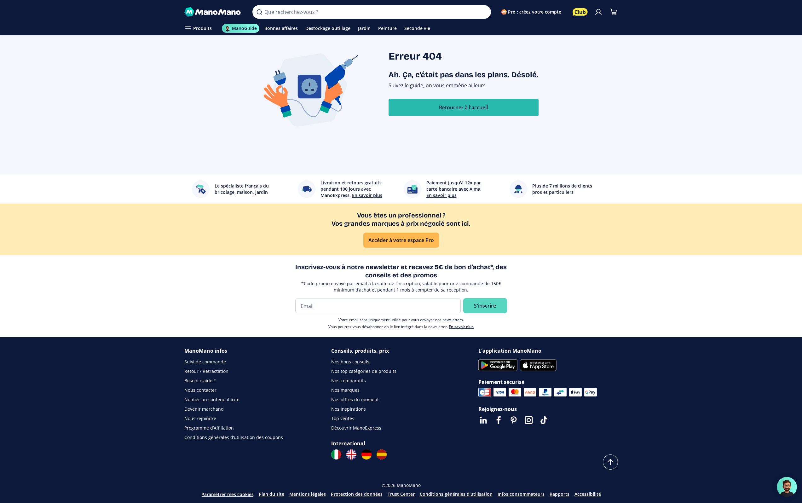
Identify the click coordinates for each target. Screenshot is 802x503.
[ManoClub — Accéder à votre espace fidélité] (580, 12)
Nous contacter (200, 390)
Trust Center (401, 494)
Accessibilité (587, 494)
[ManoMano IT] (336, 454)
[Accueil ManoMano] (213, 12)
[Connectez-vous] (598, 12)
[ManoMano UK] (351, 454)
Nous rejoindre (200, 418)
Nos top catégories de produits (363, 371)
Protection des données (357, 494)
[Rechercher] (259, 12)
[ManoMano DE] (366, 454)
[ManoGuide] (787, 487)
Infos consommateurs (521, 494)
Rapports (559, 494)
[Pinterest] (514, 420)
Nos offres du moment (355, 399)
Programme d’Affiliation (209, 428)
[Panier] (613, 12)
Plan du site (271, 494)
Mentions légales (307, 494)
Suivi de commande (205, 362)
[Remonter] (610, 462)
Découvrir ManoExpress (356, 428)
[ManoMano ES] (382, 454)
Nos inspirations (348, 409)
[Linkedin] (483, 420)
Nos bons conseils (350, 362)
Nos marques (345, 390)
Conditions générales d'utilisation (456, 494)
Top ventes (342, 418)
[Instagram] (529, 420)
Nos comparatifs (348, 381)
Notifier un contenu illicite (211, 399)
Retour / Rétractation (206, 371)
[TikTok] (544, 420)
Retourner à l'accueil (463, 107)
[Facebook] (498, 420)
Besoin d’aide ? (200, 381)
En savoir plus (461, 326)
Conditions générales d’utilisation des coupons (233, 437)
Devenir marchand (204, 409)
